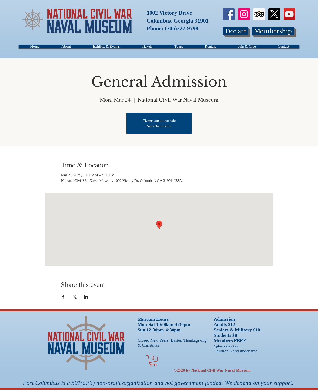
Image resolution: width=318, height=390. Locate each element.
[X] (274, 14)
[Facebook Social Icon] (229, 14)
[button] (153, 360)
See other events (159, 125)
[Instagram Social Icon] (244, 14)
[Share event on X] (74, 297)
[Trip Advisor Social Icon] (259, 14)
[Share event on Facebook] (63, 297)
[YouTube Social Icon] (289, 14)
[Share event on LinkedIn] (86, 297)
